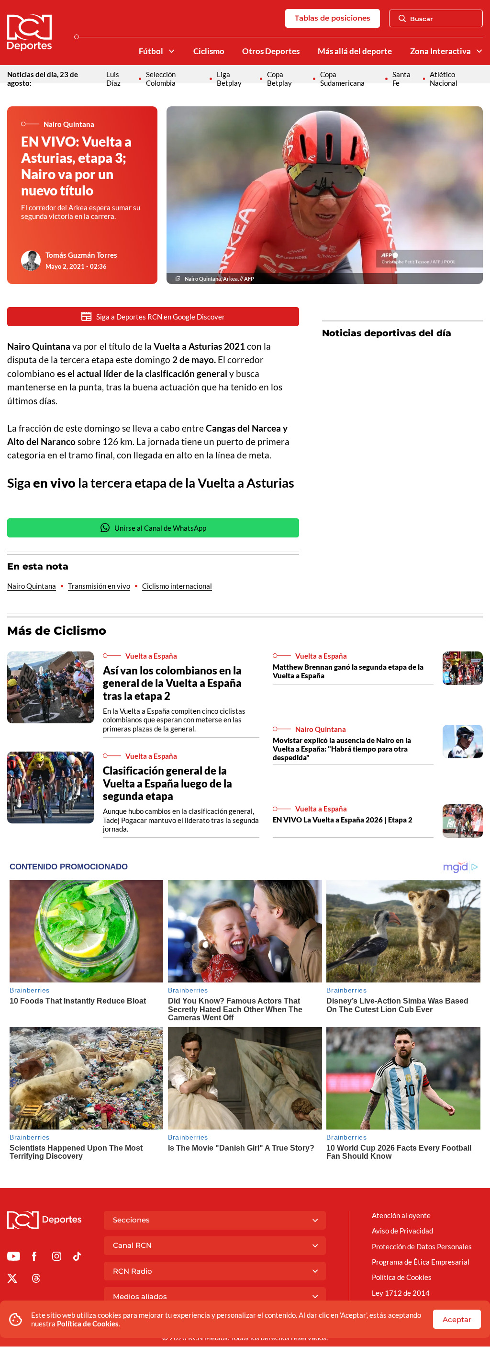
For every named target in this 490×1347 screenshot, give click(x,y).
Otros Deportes (271, 51)
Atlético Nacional (443, 78)
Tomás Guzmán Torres (81, 255)
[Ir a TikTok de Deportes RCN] (77, 1258)
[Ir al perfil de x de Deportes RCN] (12, 1280)
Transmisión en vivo (99, 586)
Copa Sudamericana (342, 78)
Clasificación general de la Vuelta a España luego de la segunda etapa (167, 783)
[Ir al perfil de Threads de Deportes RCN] (36, 1280)
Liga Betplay (229, 78)
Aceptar (457, 1319)
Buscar (421, 19)
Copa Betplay (279, 78)
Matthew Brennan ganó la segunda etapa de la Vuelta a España (348, 671)
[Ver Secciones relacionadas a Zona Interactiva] (479, 51)
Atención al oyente (401, 1215)
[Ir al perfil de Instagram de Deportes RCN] (56, 1258)
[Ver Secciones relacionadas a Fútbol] (171, 51)
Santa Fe (401, 78)
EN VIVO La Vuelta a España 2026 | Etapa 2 (342, 819)
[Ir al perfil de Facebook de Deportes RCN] (34, 1258)
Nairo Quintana (31, 586)
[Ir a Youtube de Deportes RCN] (13, 1258)
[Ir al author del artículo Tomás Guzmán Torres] (31, 261)
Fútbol (151, 51)
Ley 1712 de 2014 (401, 1293)
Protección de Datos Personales (422, 1246)
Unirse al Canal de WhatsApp (160, 528)
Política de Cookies (88, 1323)
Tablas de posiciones (332, 18)
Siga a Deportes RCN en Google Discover (160, 316)
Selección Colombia (161, 78)
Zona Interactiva (440, 51)
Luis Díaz (113, 78)
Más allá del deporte (355, 51)
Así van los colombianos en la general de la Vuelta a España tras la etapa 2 (172, 683)
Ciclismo (208, 51)
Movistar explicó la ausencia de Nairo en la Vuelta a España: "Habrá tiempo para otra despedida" (342, 749)
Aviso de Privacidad (402, 1230)
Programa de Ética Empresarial (420, 1261)
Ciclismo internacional (177, 586)
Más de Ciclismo (56, 631)
